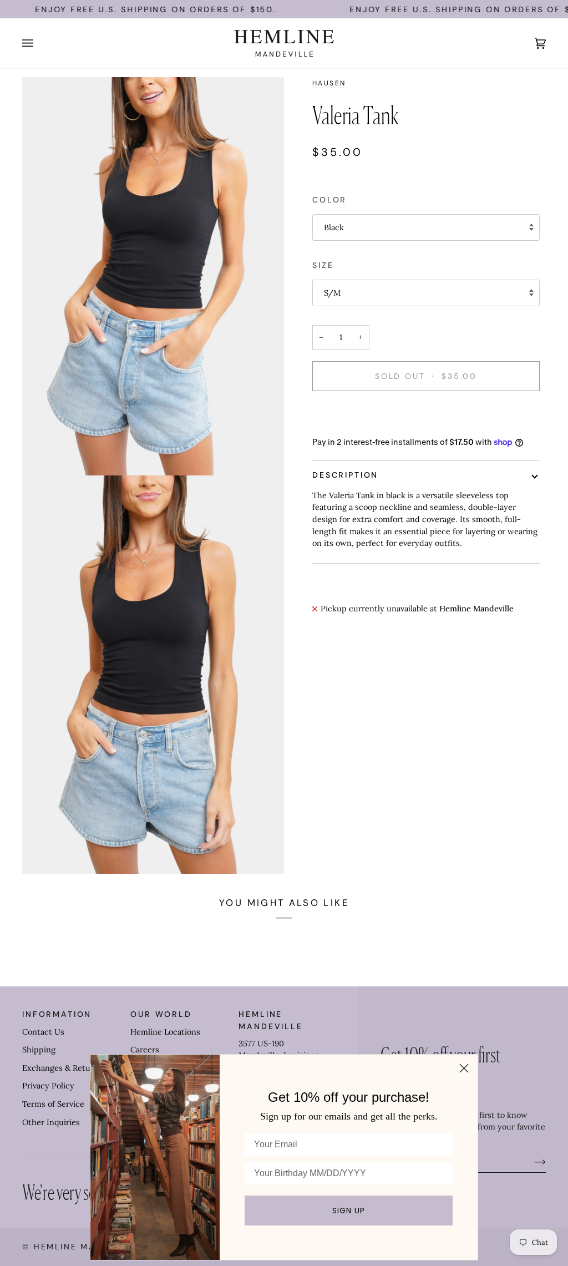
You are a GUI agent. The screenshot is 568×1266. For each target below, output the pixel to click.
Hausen (329, 83)
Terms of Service (53, 1104)
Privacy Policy (48, 1086)
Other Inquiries (51, 1122)
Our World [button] (161, 1014)
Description (345, 475)
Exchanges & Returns (62, 1068)
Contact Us (43, 1032)
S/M (332, 293)
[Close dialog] (464, 1068)
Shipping (38, 1050)
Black (334, 227)
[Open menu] (38, 43)
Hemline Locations (165, 1032)
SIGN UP (348, 1210)
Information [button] (57, 1014)
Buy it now (426, 414)
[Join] (531, 1162)
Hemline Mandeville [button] (270, 1020)
